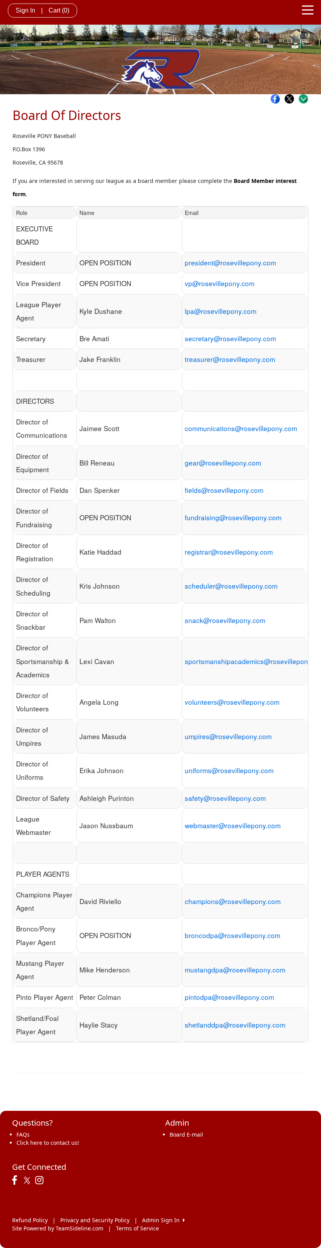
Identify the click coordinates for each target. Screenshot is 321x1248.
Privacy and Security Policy (95, 1220)
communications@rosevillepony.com (241, 428)
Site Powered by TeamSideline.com (57, 1228)
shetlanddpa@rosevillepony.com (235, 1025)
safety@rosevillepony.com (225, 798)
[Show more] (303, 99)
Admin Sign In (162, 1220)
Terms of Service (137, 1228)
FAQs (23, 1134)
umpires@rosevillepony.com (228, 736)
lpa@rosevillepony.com (220, 311)
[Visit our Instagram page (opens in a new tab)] (41, 1180)
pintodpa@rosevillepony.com (229, 997)
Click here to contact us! (47, 1142)
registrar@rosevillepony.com (229, 552)
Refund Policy (30, 1220)
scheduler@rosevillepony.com (231, 586)
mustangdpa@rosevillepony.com (235, 969)
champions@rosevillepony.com (233, 901)
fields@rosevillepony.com (224, 490)
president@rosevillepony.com (230, 262)
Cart (59, 10)
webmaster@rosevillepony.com (233, 825)
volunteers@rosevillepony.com (232, 702)
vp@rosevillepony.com (219, 283)
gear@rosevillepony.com (223, 462)
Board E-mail (186, 1134)
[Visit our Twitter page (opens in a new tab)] (28, 1180)
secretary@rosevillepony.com (230, 338)
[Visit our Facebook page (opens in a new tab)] (16, 1180)
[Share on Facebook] (277, 99)
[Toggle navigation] (307, 9)
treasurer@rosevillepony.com (230, 359)
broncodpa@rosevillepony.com (232, 935)
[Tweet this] (291, 99)
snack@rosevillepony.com (225, 620)
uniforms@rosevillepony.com (229, 770)
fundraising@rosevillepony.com (233, 517)
